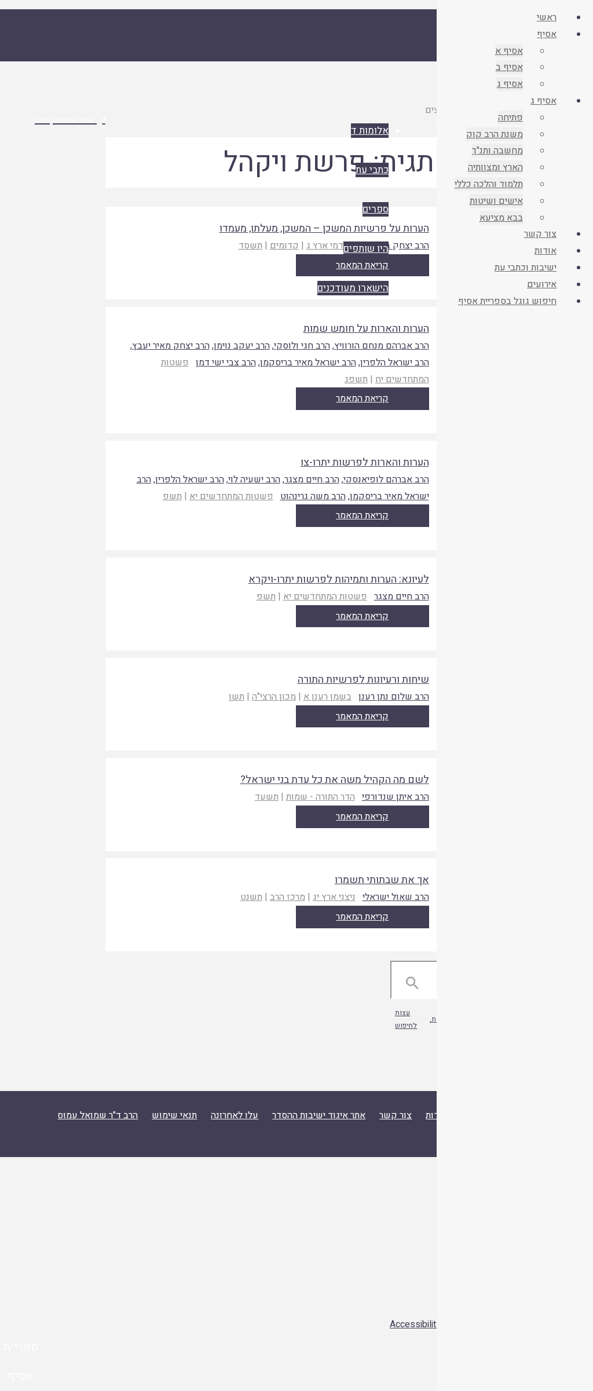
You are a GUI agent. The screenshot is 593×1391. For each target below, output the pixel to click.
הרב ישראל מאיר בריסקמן (308, 362)
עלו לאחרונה (234, 1115)
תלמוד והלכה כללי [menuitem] (489, 184)
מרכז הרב (287, 897)
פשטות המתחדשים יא (231, 496)
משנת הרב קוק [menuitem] (494, 134)
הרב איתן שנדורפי (395, 797)
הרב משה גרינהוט (313, 496)
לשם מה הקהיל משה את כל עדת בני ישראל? (334, 780)
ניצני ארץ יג (334, 897)
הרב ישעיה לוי (254, 479)
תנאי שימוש (174, 1115)
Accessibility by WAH (432, 1324)
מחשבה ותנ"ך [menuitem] (497, 151)
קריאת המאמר (362, 398)
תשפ (172, 496)
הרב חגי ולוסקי (302, 346)
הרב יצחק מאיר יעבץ (171, 346)
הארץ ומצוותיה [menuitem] (495, 167)
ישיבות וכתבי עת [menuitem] (526, 267)
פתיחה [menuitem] (510, 118)
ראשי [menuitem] (547, 17)
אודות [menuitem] (546, 251)
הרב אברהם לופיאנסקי (386, 479)
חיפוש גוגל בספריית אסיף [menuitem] (507, 301)
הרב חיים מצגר (311, 479)
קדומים (284, 245)
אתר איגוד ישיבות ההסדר (318, 1115)
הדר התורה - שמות (320, 797)
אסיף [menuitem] (547, 34)
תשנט (251, 897)
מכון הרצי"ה (274, 697)
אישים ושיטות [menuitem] (496, 201)
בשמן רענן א (327, 697)
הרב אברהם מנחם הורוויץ (381, 346)
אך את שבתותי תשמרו (382, 880)
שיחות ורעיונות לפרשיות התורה (363, 679)
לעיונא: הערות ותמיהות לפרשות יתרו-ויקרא (338, 579)
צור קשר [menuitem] (540, 234)
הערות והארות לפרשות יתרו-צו (365, 462)
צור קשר (395, 1115)
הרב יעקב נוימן (242, 346)
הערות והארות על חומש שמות (366, 328)
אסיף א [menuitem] (509, 51)
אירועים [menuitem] (542, 284)
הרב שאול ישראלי (396, 897)
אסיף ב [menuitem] (509, 67)
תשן (236, 697)
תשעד (267, 797)
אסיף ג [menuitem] (510, 84)
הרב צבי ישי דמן (226, 362)
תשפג (356, 379)
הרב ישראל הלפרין (394, 362)
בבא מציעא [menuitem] (501, 218)
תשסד (250, 245)
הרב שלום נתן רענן (393, 697)
